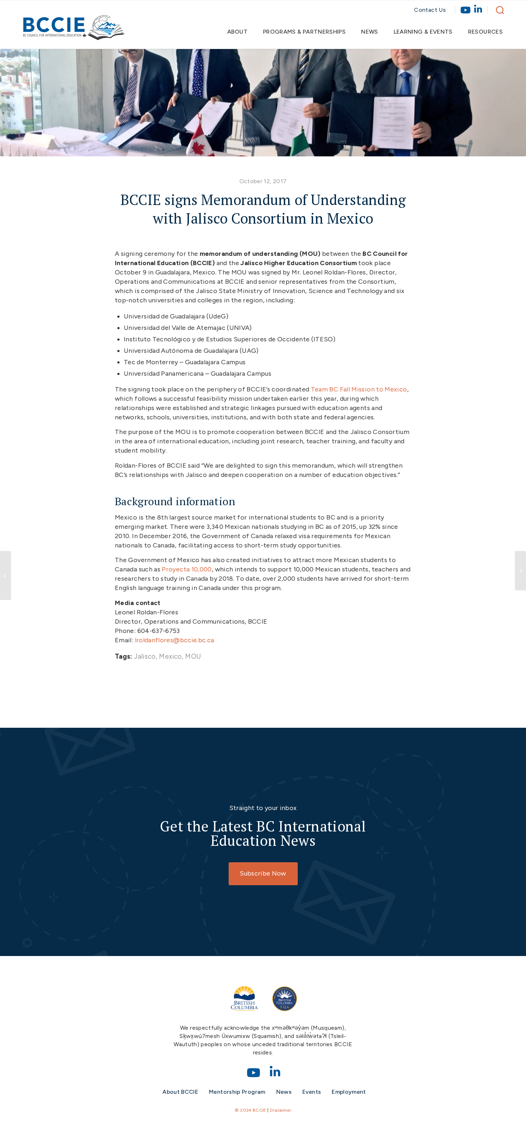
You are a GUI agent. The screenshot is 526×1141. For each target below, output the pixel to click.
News (284, 1091)
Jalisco (145, 656)
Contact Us (430, 9)
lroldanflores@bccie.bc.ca (174, 640)
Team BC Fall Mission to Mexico (359, 389)
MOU (193, 656)
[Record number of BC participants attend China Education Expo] (520, 570)
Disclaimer (280, 1110)
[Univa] (263, 102)
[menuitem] (240, 32)
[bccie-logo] (74, 31)
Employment (349, 1091)
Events (311, 1091)
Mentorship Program (237, 1091)
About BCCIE (180, 1091)
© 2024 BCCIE (250, 1110)
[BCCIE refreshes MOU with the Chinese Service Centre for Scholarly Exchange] (5, 575)
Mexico (170, 656)
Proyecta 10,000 (186, 569)
